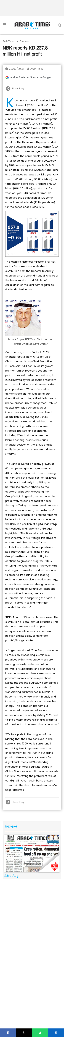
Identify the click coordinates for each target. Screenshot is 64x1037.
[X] (24, 1032)
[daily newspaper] (32, 853)
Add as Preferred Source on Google (30, 77)
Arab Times (9, 41)
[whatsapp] (40, 1032)
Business (25, 41)
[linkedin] (56, 1032)
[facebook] (8, 1032)
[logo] (32, 25)
